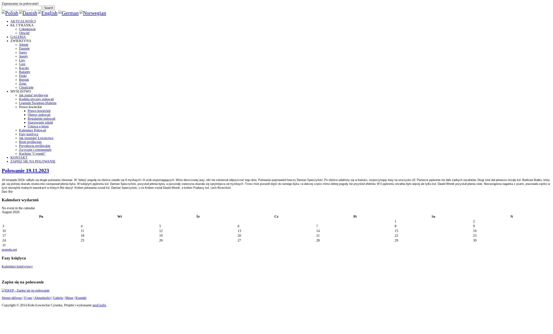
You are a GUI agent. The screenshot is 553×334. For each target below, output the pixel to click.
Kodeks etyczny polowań (36, 99)
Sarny (23, 52)
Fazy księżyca (28, 134)
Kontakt (80, 298)
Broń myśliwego (30, 142)
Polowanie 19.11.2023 (25, 170)
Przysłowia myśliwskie (34, 146)
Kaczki (24, 68)
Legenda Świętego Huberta (37, 103)
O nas (28, 298)
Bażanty (24, 72)
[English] (47, 13)
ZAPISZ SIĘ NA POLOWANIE (33, 161)
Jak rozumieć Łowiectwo (36, 138)
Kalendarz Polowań (32, 130)
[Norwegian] (92, 13)
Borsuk (24, 80)
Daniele (24, 48)
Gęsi (22, 64)
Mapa (69, 298)
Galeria (58, 298)
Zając (23, 83)
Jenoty (23, 56)
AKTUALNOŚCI (23, 21)
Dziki (23, 76)
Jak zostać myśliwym (33, 95)
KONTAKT (18, 157)
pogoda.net (9, 249)
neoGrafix (99, 305)
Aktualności (42, 298)
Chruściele (26, 87)
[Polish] (10, 13)
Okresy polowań (39, 115)
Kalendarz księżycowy (17, 266)
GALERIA (18, 37)
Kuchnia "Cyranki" (32, 153)
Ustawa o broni (38, 126)
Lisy (22, 60)
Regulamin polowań (41, 118)
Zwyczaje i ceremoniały (35, 150)
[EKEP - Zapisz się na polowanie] (25, 290)
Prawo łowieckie (39, 111)
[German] (68, 13)
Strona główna (12, 298)
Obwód (24, 33)
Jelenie (23, 44)
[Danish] (28, 13)
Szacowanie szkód (40, 122)
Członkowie (27, 29)
